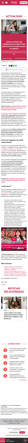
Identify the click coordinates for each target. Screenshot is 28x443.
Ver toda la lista (23, 380)
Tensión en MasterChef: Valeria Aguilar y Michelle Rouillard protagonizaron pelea (15, 274)
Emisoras (11, 420)
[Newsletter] (6, 2)
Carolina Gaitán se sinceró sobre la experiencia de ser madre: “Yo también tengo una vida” (14, 107)
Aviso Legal (16, 420)
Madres (3, 284)
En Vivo (24, 3)
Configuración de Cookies (14, 423)
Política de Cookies (19, 421)
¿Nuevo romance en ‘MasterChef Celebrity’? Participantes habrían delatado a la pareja (13, 268)
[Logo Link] (14, 2)
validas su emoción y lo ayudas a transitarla (11, 150)
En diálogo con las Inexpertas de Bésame (13, 113)
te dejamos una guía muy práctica (13, 192)
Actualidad (14, 16)
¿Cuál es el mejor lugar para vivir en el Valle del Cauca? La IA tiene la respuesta (15, 271)
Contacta (4, 420)
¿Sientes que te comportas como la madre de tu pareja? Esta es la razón (13, 180)
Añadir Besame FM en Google (15, 69)
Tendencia (12, 61)
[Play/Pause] (25, 440)
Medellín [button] (8, 439)
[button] (3, 2)
